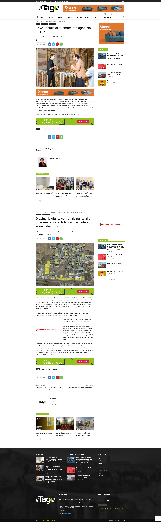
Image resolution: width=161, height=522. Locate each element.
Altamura (43, 129)
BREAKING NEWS (44, 24)
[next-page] (39, 201)
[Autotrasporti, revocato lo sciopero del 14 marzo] (102, 75)
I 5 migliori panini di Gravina (115, 80)
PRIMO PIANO (52, 24)
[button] (123, 17)
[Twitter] (53, 44)
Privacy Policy (103, 505)
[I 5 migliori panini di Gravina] (102, 83)
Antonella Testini (43, 39)
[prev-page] (37, 201)
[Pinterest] (57, 44)
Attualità (38, 24)
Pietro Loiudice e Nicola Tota (48, 520)
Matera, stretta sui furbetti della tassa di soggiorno (80, 147)
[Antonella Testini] (37, 40)
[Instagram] (117, 1)
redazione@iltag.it (70, 513)
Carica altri (111, 89)
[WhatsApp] (61, 44)
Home (37, 21)
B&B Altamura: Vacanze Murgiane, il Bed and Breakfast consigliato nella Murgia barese (44, 193)
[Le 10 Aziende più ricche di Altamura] (102, 66)
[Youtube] (119, 1)
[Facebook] (115, 1)
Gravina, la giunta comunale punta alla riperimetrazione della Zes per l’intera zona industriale (47, 148)
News (41, 21)
